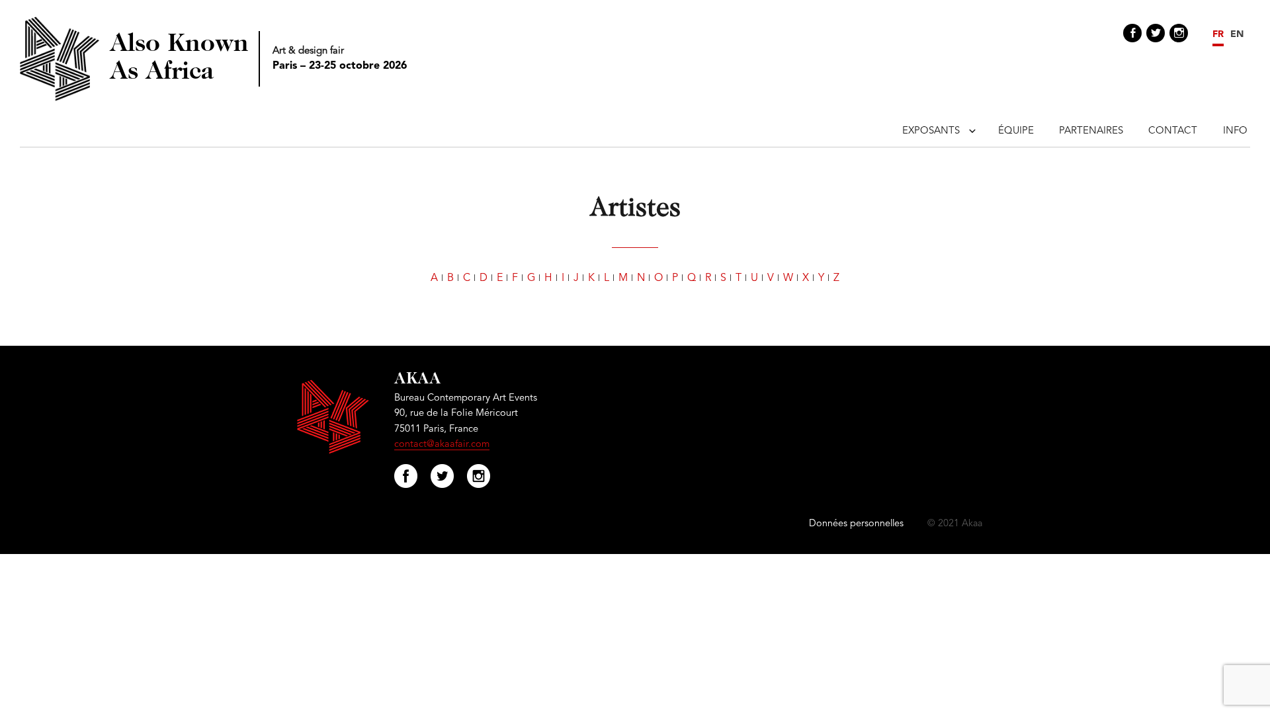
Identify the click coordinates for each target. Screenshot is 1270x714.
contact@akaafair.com (441, 445)
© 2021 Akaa (954, 524)
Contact (1172, 131)
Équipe (1016, 131)
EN (1237, 34)
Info (1235, 131)
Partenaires (1091, 131)
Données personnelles (856, 524)
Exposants (931, 131)
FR (1218, 34)
